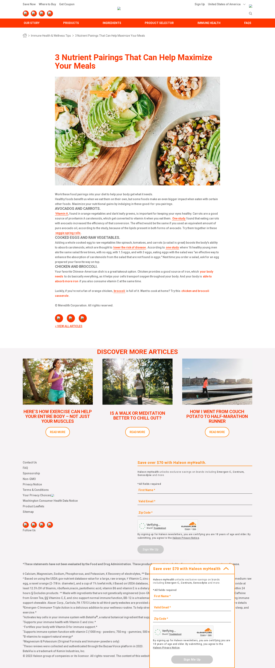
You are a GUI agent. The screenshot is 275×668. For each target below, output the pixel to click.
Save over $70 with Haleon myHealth (187, 569)
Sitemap (28, 511)
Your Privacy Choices (37, 495)
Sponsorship (31, 473)
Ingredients (112, 23)
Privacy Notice (32, 484)
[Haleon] (250, 3)
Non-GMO (29, 479)
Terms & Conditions (36, 489)
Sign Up (200, 4)
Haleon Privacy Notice (186, 538)
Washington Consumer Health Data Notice (50, 500)
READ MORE (57, 432)
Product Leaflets (33, 506)
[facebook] (26, 13)
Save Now (29, 4)
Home (25, 35)
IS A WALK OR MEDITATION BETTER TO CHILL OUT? (137, 416)
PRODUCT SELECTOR (159, 23)
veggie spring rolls (68, 233)
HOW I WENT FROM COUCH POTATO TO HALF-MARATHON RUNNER (217, 416)
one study (172, 247)
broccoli (119, 291)
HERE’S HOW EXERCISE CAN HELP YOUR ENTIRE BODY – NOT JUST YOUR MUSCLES (58, 416)
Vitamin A (61, 213)
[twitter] (42, 13)
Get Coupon (66, 4)
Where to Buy (47, 4)
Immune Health (208, 23)
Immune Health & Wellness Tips (51, 35)
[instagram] (50, 13)
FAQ (25, 467)
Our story (31, 23)
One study (178, 218)
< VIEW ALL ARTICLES (68, 326)
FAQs (247, 23)
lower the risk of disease (129, 247)
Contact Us (30, 462)
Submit (250, 13)
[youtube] (34, 13)
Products (71, 23)
